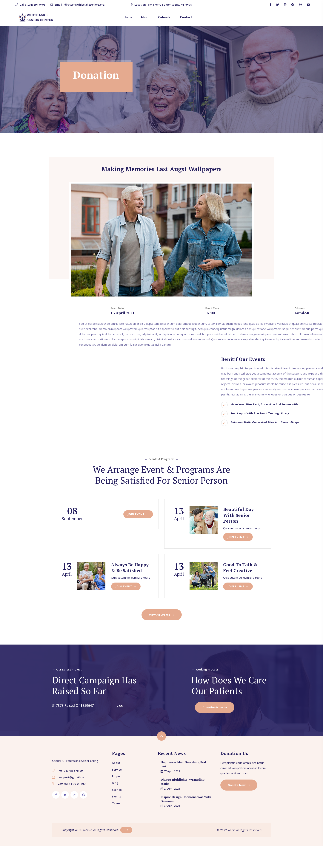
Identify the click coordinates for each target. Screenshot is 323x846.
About (145, 17)
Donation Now (213, 707)
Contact (186, 17)
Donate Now (237, 785)
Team (116, 803)
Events (116, 796)
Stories (117, 789)
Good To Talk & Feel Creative (240, 567)
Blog (115, 783)
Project (117, 776)
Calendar (165, 17)
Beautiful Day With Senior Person (238, 515)
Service (117, 769)
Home (128, 17)
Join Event (137, 514)
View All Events (160, 615)
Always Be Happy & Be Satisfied (130, 567)
